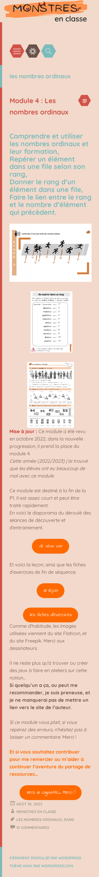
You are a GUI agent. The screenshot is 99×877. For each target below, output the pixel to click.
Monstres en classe (36, 811)
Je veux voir (50, 546)
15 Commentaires (32, 827)
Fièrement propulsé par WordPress (45, 858)
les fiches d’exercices (51, 615)
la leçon (51, 590)
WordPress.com (57, 866)
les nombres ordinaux (39, 819)
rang (69, 819)
